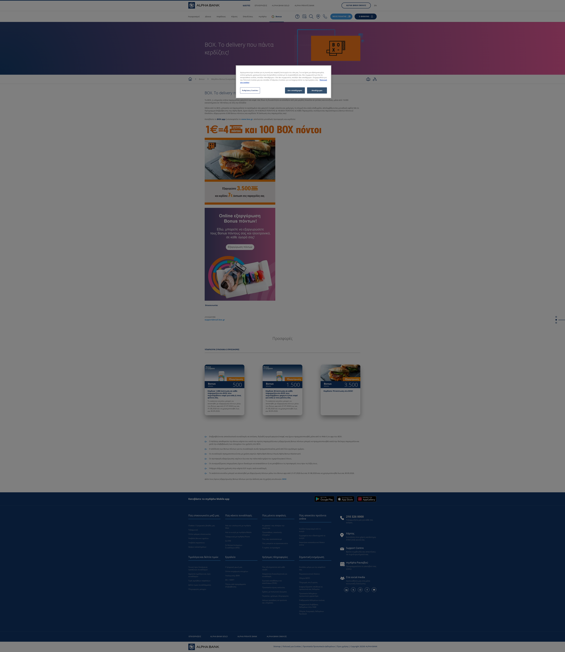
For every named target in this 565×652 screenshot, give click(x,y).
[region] (283, 81)
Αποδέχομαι (317, 90)
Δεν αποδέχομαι (295, 90)
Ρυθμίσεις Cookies (250, 90)
